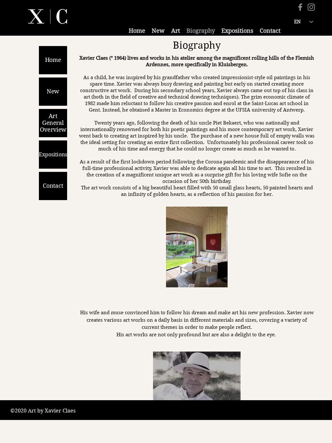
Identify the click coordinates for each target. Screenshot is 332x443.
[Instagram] (311, 7)
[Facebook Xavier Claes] (300, 7)
